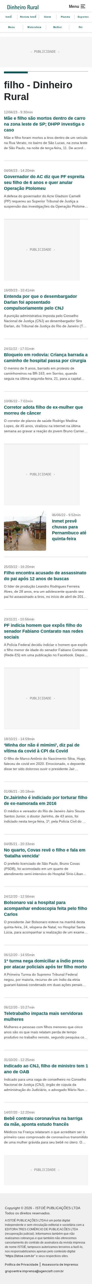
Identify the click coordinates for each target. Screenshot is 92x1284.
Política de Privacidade (21, 1264)
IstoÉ (9, 17)
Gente (47, 17)
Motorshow (34, 27)
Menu (11, 27)
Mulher (57, 27)
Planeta (65, 17)
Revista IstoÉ (28, 17)
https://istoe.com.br (20, 1256)
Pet (81, 27)
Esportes (83, 17)
